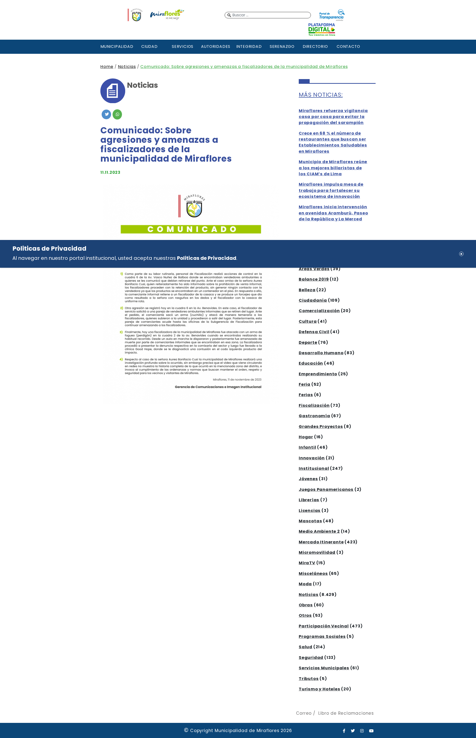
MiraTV (307, 563)
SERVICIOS (182, 46)
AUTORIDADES (215, 46)
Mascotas (310, 521)
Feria (304, 384)
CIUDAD (149, 46)
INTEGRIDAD (249, 46)
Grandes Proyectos (321, 426)
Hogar (306, 437)
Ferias (306, 395)
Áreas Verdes (314, 269)
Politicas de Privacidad (206, 257)
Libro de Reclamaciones (346, 713)
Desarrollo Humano (321, 353)
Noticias (127, 66)
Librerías (309, 500)
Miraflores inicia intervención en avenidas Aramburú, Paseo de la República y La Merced (333, 213)
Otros (305, 615)
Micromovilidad (317, 552)
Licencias (310, 510)
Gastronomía (314, 416)
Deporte (308, 342)
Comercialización (319, 311)
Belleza (307, 290)
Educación (311, 363)
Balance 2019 (314, 279)
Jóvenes (308, 479)
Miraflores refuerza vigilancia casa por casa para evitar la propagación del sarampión (333, 117)
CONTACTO (348, 46)
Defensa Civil (314, 332)
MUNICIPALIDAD (116, 46)
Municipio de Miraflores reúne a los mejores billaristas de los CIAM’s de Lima (333, 168)
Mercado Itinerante (321, 542)
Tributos (309, 678)
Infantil (307, 447)
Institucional (314, 468)
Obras (306, 605)
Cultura (308, 321)
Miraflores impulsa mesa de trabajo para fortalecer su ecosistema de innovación (331, 190)
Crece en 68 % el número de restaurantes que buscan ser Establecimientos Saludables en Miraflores (333, 142)
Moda (305, 584)
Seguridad (311, 657)
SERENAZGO (282, 46)
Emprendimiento (318, 374)
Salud (305, 647)
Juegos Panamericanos (326, 489)
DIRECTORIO (315, 46)
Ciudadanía (313, 300)
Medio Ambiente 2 (319, 531)
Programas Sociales (322, 636)
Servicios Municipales (324, 668)
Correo (304, 713)
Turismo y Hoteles (319, 689)
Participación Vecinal (324, 626)
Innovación (312, 458)
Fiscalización (314, 405)
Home (106, 66)
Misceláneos (313, 573)
